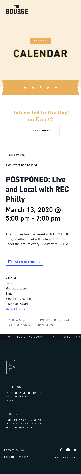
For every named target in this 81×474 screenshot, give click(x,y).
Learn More (40, 130)
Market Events (15, 309)
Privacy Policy (14, 450)
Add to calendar (25, 261)
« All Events (15, 155)
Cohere (72, 457)
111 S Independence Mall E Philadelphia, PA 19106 (24, 397)
